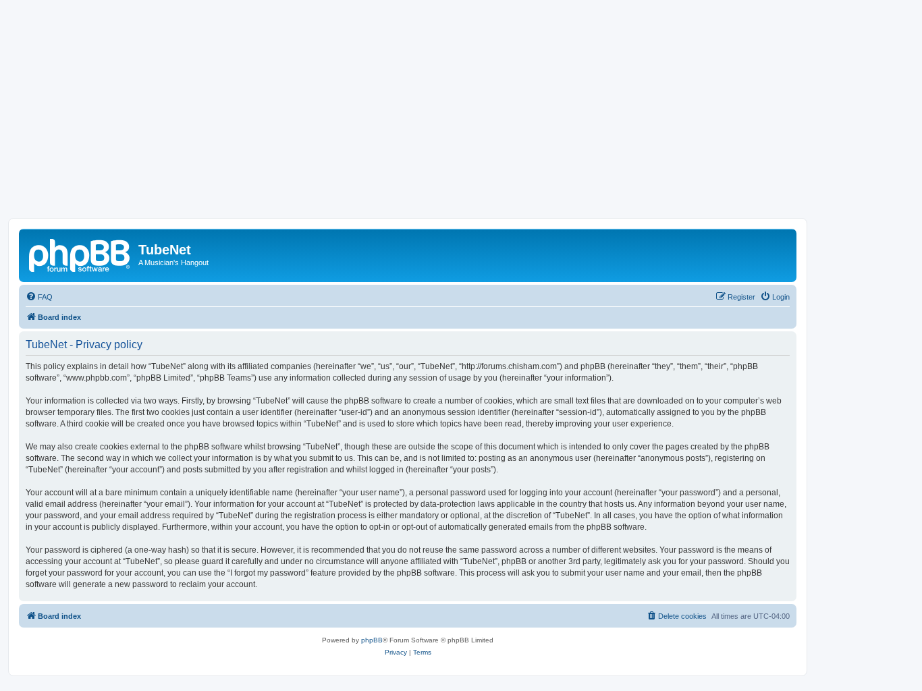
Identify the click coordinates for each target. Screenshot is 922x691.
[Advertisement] (461, 116)
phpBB (372, 640)
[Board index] (80, 253)
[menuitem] (39, 297)
